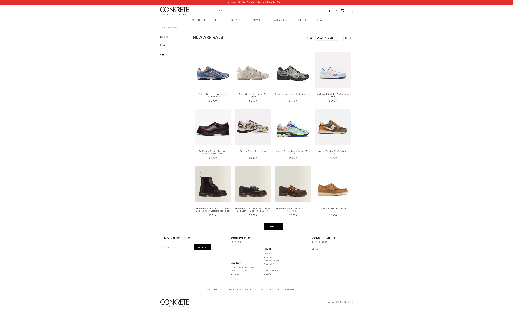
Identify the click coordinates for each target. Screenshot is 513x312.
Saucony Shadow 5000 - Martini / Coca (332, 152)
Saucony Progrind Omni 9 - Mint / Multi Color (292, 152)
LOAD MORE (273, 226)
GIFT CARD (212, 290)
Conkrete (348, 302)
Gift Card (302, 20)
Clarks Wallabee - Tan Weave (333, 208)
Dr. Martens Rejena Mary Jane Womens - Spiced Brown (213, 152)
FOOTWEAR (235, 20)
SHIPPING (270, 290)
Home (162, 27)
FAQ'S (303, 290)
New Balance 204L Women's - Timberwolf (253, 95)
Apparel (257, 20)
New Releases (198, 20)
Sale (217, 20)
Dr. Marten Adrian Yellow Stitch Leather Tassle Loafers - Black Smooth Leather (253, 209)
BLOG (221, 290)
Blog (319, 20)
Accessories (280, 20)
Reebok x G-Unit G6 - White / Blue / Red (333, 95)
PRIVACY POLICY (234, 290)
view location (237, 274)
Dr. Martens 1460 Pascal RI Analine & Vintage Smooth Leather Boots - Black (213, 209)
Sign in (333, 11)
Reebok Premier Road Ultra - (253, 151)
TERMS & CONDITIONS (253, 290)
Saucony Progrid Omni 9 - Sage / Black (293, 94)
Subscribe (202, 247)
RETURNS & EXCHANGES (287, 290)
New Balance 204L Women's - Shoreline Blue (213, 95)
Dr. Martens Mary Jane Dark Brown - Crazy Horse (292, 209)
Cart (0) (349, 11)
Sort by (310, 38)
